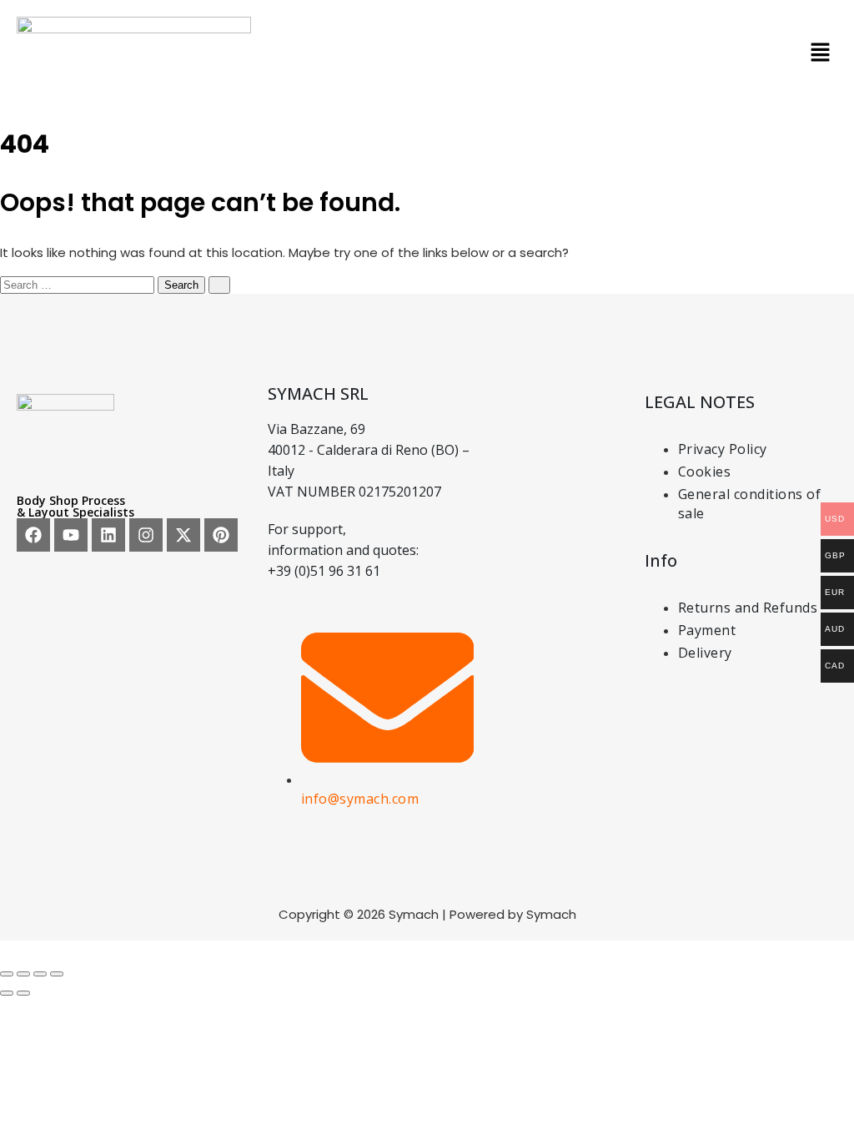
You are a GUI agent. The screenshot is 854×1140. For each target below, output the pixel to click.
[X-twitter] (183, 535)
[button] (820, 54)
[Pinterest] (221, 535)
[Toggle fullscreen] (23, 973)
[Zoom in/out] (6, 973)
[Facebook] (33, 535)
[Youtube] (71, 535)
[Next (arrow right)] (23, 993)
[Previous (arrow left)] (6, 993)
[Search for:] (79, 284)
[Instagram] (146, 535)
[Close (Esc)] (56, 973)
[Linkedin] (108, 535)
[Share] (40, 973)
